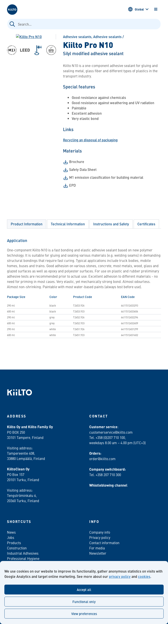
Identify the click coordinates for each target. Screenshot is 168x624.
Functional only (84, 601)
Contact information (104, 542)
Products (14, 542)
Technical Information (68, 223)
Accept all (84, 589)
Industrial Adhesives (22, 553)
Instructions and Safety (111, 223)
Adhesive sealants (77, 36)
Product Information (26, 223)
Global (139, 9)
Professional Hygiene (23, 558)
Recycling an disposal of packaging (90, 139)
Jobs (10, 537)
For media (97, 547)
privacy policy (120, 576)
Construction (17, 547)
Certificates (146, 223)
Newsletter (97, 553)
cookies (144, 576)
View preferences (84, 613)
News (11, 532)
